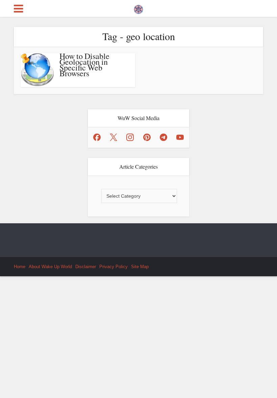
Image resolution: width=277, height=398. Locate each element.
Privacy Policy (113, 266)
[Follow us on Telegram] (163, 137)
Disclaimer (85, 266)
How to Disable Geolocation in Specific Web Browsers (84, 65)
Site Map (140, 266)
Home (19, 266)
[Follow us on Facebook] (97, 137)
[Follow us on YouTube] (180, 137)
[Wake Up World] (138, 7)
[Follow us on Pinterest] (147, 137)
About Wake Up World (50, 266)
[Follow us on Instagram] (130, 137)
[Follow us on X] (113, 137)
